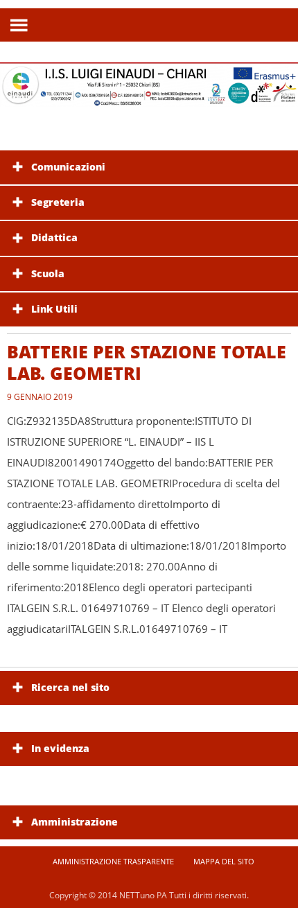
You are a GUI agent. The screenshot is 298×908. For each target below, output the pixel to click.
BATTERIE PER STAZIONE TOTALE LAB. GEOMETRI (146, 362)
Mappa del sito (223, 861)
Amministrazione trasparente (113, 861)
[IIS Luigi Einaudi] (149, 98)
